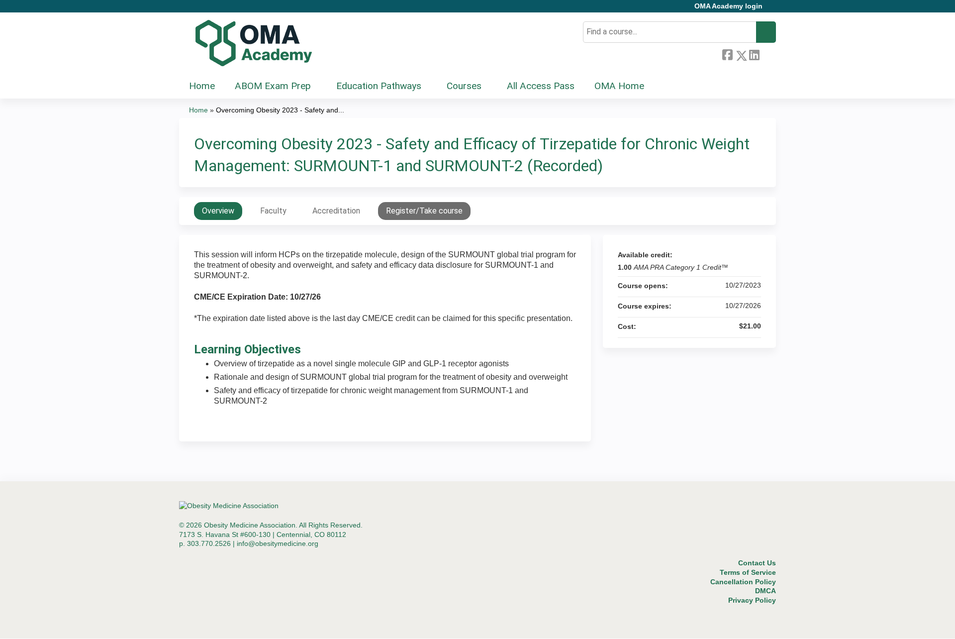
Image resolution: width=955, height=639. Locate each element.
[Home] (253, 43)
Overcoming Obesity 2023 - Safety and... (280, 110)
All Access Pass (540, 86)
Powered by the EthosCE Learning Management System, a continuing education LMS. (740, 622)
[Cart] (773, 9)
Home (202, 86)
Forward (767, 53)
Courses (464, 86)
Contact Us (757, 563)
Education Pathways (378, 86)
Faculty (273, 210)
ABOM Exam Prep (273, 86)
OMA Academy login (728, 6)
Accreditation (336, 210)
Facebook (727, 54)
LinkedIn (754, 54)
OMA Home (619, 86)
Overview (218, 210)
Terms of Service (748, 572)
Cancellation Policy (743, 582)
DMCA (765, 591)
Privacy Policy (752, 600)
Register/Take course (424, 210)
